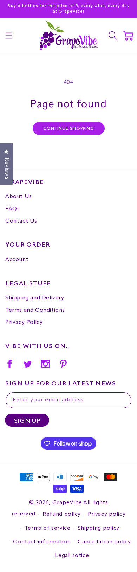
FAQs (12, 209)
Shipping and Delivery (34, 298)
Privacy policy (107, 514)
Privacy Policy (24, 322)
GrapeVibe (67, 503)
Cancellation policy (104, 542)
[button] (9, 35)
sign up (27, 421)
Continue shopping (68, 128)
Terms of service (48, 528)
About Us (18, 197)
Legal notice (72, 555)
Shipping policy (99, 528)
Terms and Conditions (35, 310)
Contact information (42, 542)
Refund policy (62, 514)
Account (16, 259)
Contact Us (21, 221)
